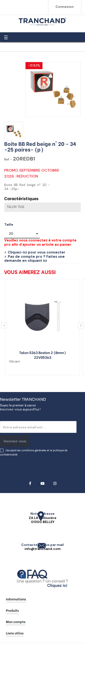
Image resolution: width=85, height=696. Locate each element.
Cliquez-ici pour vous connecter (36, 252)
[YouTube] (42, 483)
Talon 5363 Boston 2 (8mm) (42, 352)
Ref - (8, 159)
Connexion (64, 6)
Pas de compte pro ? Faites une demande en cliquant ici (34, 258)
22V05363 (42, 357)
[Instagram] (55, 483)
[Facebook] (30, 483)
